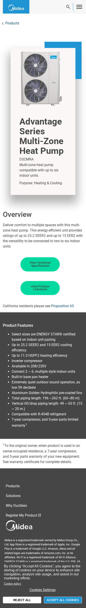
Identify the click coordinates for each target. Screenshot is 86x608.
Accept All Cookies (63, 600)
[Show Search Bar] (68, 7)
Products (12, 23)
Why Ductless (16, 505)
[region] (43, 585)
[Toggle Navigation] (79, 7)
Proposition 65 (62, 306)
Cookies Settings (43, 590)
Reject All (22, 600)
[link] (19, 7)
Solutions (13, 496)
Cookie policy (12, 583)
